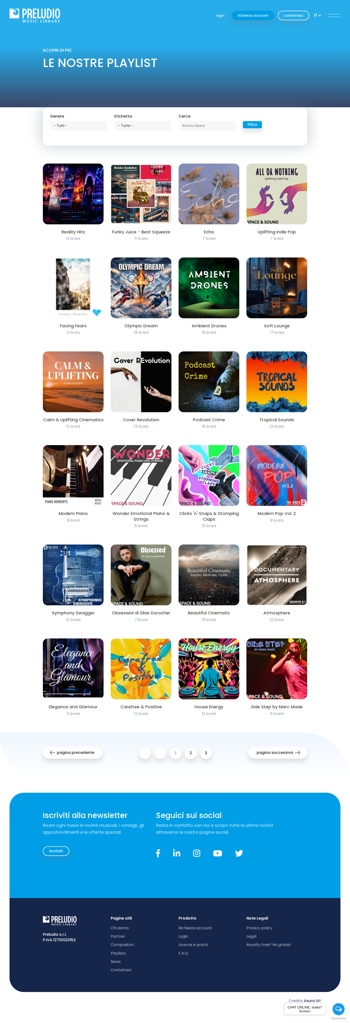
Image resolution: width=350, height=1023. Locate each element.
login (220, 15)
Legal (251, 936)
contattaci (293, 15)
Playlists (118, 953)
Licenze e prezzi (193, 944)
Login (183, 936)
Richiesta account (195, 928)
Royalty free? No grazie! (268, 944)
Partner (118, 936)
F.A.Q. (184, 953)
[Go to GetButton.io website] (338, 1018)
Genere (57, 116)
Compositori (122, 944)
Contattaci (121, 970)
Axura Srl (312, 1000)
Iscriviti (56, 851)
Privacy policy (259, 928)
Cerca (184, 116)
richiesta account (253, 15)
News (116, 961)
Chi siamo (120, 928)
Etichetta (123, 116)
